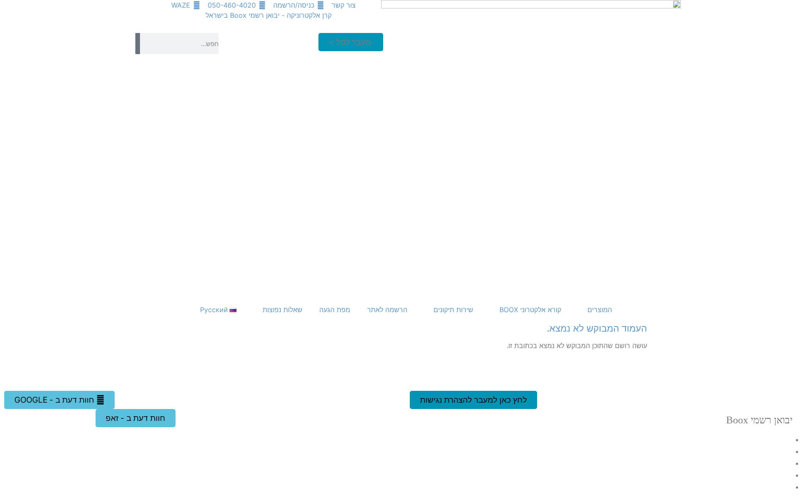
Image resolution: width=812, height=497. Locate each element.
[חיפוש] (137, 43)
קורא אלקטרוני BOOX (530, 309)
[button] (350, 42)
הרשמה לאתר (387, 309)
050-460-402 (742, 487)
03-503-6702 (750, 463)
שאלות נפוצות (282, 309)
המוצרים (599, 309)
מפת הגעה (334, 309)
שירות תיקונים (453, 309)
